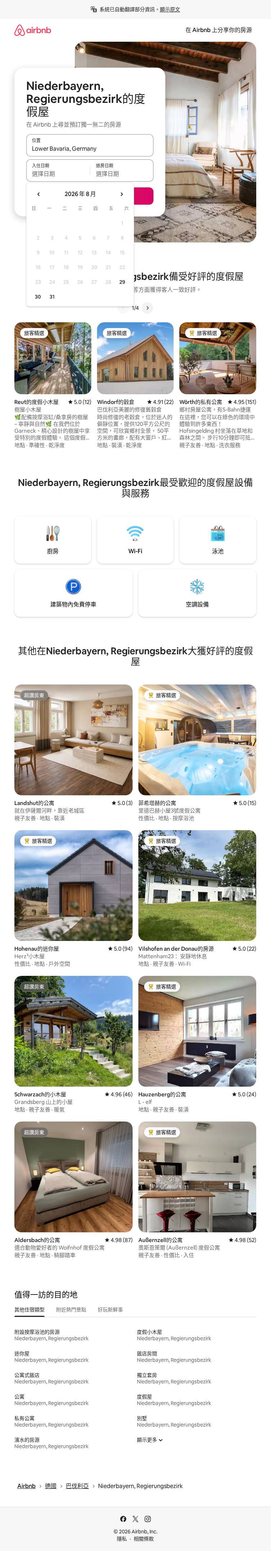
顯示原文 (170, 9)
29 (122, 282)
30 (38, 297)
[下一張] (147, 308)
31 (52, 297)
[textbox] (58, 173)
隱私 (122, 1539)
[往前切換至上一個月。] (39, 194)
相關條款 (144, 1539)
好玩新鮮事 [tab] (110, 1309)
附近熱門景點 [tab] (71, 1309)
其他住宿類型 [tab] (29, 1309)
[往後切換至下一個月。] (121, 194)
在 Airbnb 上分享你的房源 (218, 30)
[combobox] (90, 148)
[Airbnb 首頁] (32, 30)
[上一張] (123, 308)
